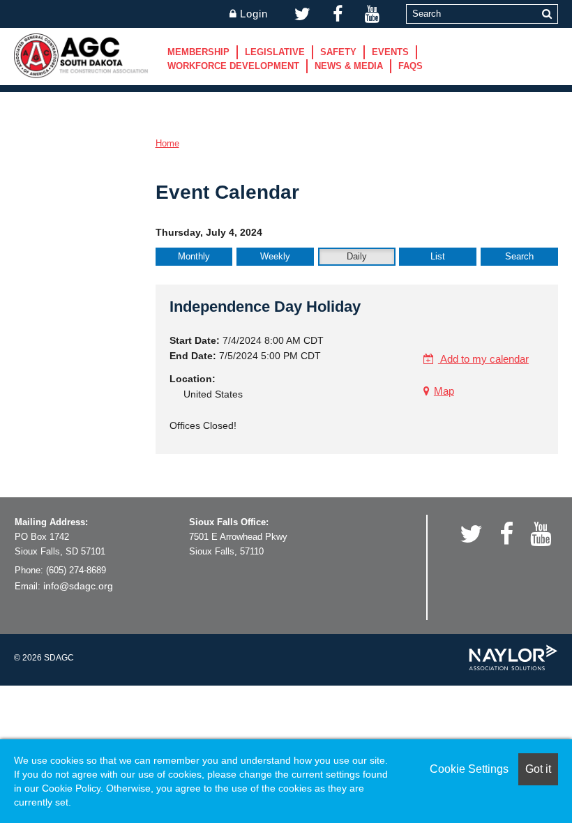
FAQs (410, 66)
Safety (338, 52)
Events (390, 52)
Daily (357, 256)
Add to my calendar (483, 359)
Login (254, 14)
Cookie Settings (469, 769)
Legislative (275, 52)
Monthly (194, 256)
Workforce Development (233, 66)
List (437, 256)
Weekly (275, 256)
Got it (538, 769)
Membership (198, 52)
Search (519, 256)
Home (167, 143)
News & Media (349, 66)
